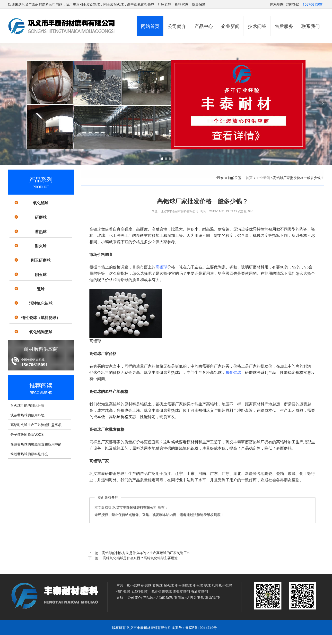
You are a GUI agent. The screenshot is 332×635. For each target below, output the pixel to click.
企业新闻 (230, 26)
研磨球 (41, 217)
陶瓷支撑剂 (181, 591)
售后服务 (284, 26)
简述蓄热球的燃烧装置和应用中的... (37, 444)
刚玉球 (41, 274)
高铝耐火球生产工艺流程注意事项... (37, 424)
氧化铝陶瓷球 (40, 332)
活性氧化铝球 (40, 303)
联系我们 (310, 26)
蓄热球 (41, 231)
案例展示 (181, 597)
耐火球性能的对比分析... (28, 405)
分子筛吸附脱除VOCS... (28, 434)
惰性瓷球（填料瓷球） (40, 317)
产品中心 (203, 26)
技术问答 (257, 26)
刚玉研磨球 (41, 260)
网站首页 (150, 26)
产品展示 (150, 597)
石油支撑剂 (199, 591)
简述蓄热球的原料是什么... (30, 453)
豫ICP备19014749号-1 (202, 627)
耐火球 (41, 246)
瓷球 (41, 289)
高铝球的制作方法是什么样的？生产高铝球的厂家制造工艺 (146, 552)
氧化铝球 (41, 203)
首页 (249, 177)
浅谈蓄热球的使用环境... (28, 414)
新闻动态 (165, 597)
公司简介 (177, 26)
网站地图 (277, 4)
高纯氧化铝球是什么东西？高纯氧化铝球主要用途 (140, 557)
